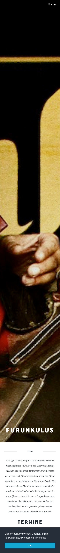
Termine (29, 521)
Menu (53, 4)
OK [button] (30, 545)
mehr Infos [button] (40, 537)
